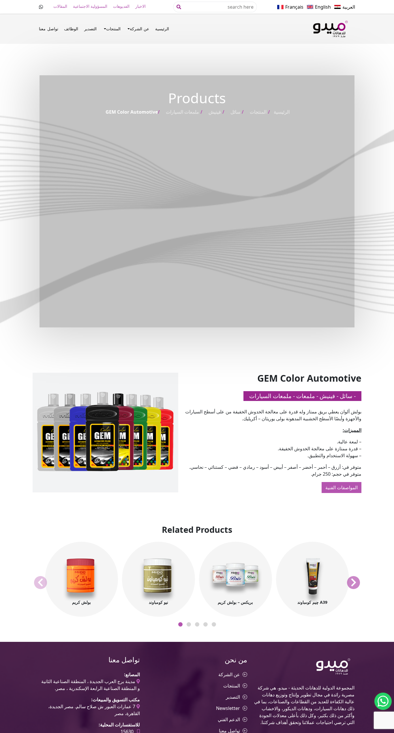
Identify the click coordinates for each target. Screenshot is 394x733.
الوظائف (71, 28)
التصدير (90, 28)
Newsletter (228, 708)
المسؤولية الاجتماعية (90, 6)
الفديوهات (121, 6)
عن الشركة (139, 28)
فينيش (215, 112)
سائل (235, 112)
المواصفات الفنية (341, 487)
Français (294, 7)
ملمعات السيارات (182, 112)
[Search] (179, 7)
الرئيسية (162, 28)
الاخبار (140, 6)
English (323, 7)
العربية (348, 7)
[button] (180, 624)
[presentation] (40, 583)
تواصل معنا (48, 28)
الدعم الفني (229, 719)
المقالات (60, 6)
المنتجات (113, 28)
